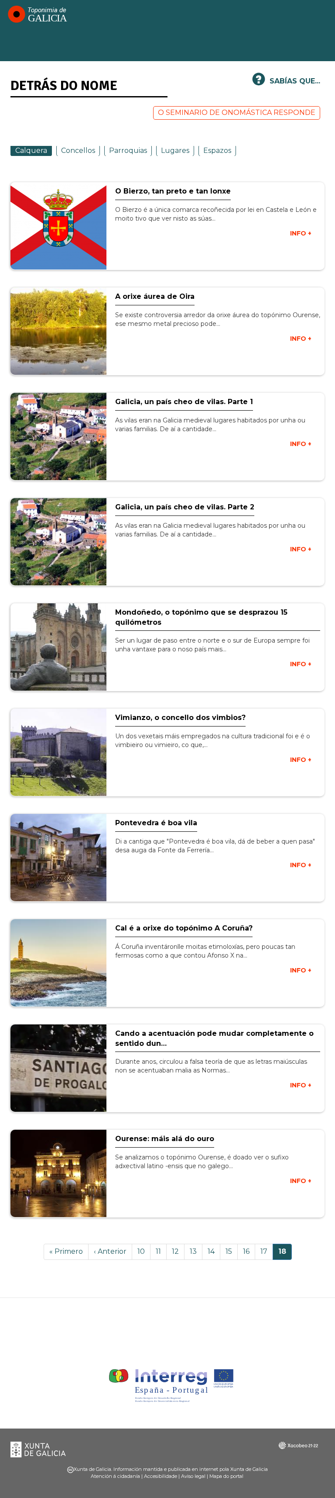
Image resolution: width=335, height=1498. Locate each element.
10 (143, 1251)
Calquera (31, 150)
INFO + (300, 233)
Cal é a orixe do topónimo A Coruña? (184, 928)
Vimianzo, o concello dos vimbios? (180, 717)
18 (285, 1253)
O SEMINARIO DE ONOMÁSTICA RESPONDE (236, 112)
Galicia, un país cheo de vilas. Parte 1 (184, 402)
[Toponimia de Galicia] (37, 14)
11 (161, 1251)
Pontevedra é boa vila (156, 823)
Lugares (175, 150)
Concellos (78, 150)
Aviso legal (193, 1476)
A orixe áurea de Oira (155, 296)
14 (214, 1251)
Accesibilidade (160, 1476)
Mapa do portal (226, 1476)
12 (178, 1251)
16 (249, 1251)
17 (266, 1251)
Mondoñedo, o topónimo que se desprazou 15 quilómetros (201, 617)
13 (196, 1251)
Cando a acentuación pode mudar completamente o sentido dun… (214, 1038)
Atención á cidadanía (115, 1476)
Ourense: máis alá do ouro (164, 1139)
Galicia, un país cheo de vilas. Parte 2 (184, 507)
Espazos (217, 150)
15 (232, 1251)
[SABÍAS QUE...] (258, 83)
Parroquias (128, 150)
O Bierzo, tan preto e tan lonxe (173, 191)
